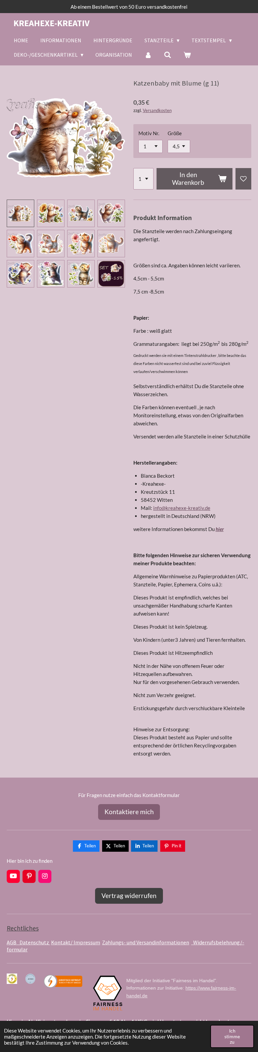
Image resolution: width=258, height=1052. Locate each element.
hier (220, 529)
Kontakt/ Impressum (75, 942)
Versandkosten (157, 110)
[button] (20, 213)
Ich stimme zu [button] (232, 1036)
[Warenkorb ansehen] (187, 55)
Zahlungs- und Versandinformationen (145, 942)
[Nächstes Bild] (115, 138)
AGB (13, 942)
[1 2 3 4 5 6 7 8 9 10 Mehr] (143, 179)
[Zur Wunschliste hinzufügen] (243, 179)
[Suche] (168, 55)
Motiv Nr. (148, 133)
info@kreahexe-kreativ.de (181, 508)
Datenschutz (34, 942)
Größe (175, 133)
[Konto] (148, 55)
